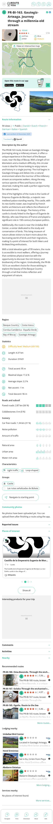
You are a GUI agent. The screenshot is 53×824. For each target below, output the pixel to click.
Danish (26, 125)
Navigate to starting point (21, 497)
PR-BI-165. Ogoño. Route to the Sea (20, 705)
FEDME (24, 30)
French (42, 125)
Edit (46, 819)
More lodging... (44, 785)
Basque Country (11, 325)
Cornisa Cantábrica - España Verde (20, 329)
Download (26, 819)
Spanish (23, 129)
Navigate (7, 819)
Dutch (35, 125)
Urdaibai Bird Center (13, 734)
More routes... (44, 723)
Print (16, 819)
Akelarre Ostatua (12, 767)
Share (36, 819)
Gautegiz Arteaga (27, 334)
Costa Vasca (28, 325)
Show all (26, 590)
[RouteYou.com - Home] (13, 4)
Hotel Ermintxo (10, 750)
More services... (43, 800)
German (6, 129)
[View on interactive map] (26, 73)
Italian (15, 129)
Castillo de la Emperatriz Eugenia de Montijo (27, 560)
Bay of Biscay (9, 334)
